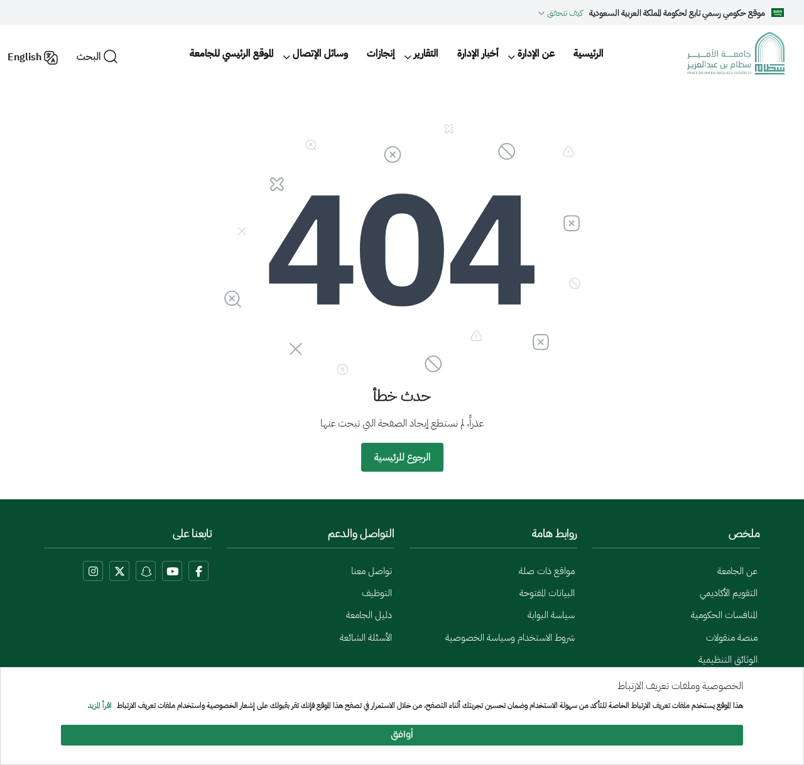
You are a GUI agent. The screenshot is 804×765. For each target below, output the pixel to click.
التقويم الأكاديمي (729, 593)
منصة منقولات (732, 637)
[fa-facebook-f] (198, 571)
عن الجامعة (737, 571)
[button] (560, 12)
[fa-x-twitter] (119, 571)
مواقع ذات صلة (547, 571)
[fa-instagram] (93, 571)
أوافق (402, 735)
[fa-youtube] (172, 571)
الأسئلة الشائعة (366, 637)
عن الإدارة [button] (536, 53)
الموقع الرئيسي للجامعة (232, 53)
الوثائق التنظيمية (728, 659)
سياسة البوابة (551, 615)
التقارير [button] (426, 53)
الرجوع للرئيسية (402, 457)
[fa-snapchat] (146, 571)
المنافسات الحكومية (724, 615)
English (24, 57)
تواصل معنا (371, 571)
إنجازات (381, 53)
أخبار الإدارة (478, 53)
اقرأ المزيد (100, 706)
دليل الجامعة (369, 615)
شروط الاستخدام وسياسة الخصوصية (510, 637)
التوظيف (377, 593)
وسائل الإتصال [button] (320, 53)
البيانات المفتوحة (547, 593)
